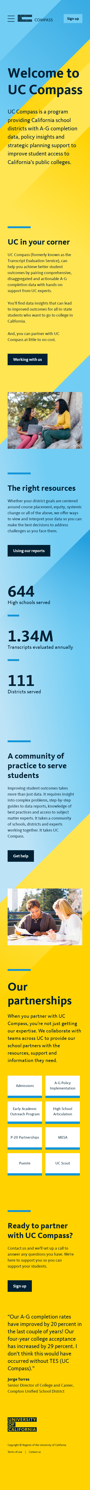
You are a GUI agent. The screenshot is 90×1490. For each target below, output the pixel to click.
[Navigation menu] (11, 19)
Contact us (35, 1452)
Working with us (27, 359)
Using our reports (29, 550)
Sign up (73, 18)
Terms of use (15, 1452)
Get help (20, 856)
